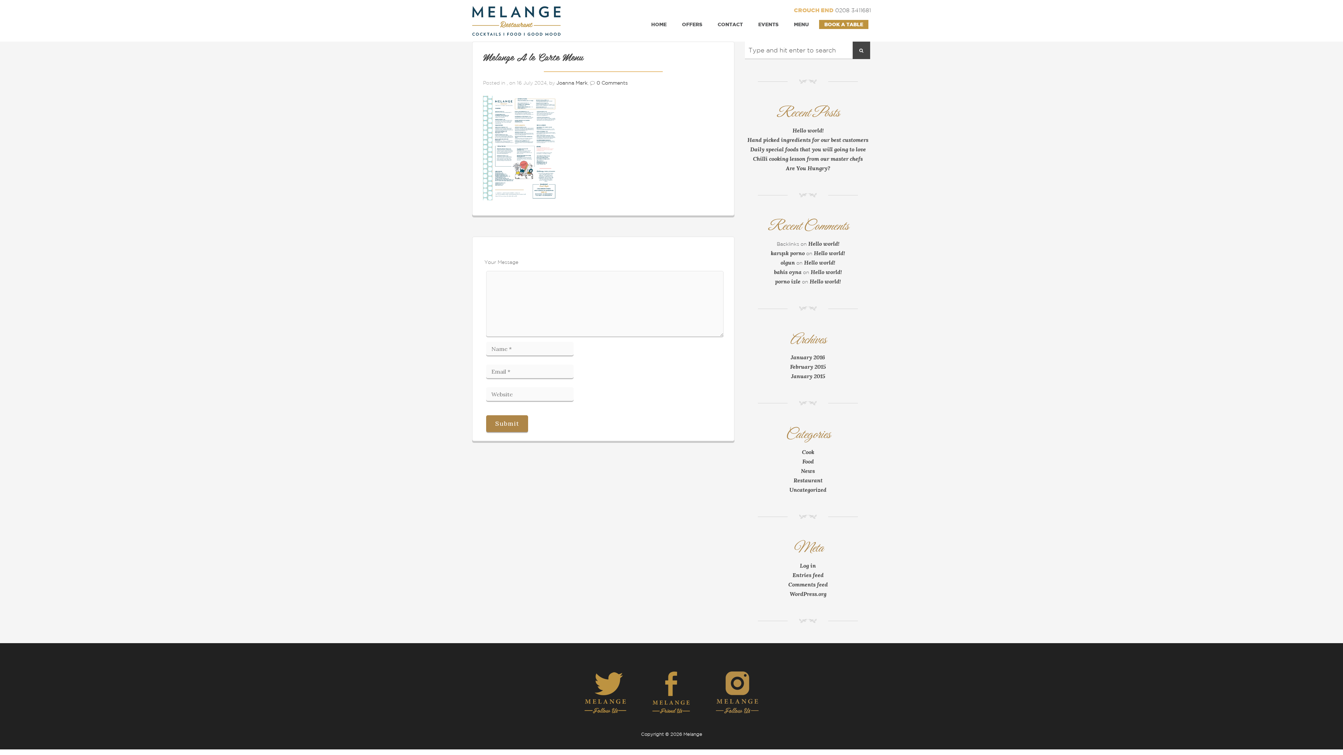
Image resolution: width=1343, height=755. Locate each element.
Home (659, 24)
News (808, 470)
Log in (808, 565)
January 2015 (808, 376)
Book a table (843, 24)
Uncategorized (807, 489)
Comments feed (808, 584)
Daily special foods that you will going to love (808, 149)
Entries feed (808, 574)
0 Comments (612, 83)
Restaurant (808, 480)
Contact (730, 24)
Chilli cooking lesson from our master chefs (808, 158)
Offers (692, 24)
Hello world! (808, 130)
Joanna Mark (572, 83)
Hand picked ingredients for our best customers (807, 139)
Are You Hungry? (808, 168)
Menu (801, 24)
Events (768, 24)
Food (808, 461)
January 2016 (808, 357)
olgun (788, 262)
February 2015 (808, 366)
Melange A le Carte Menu (533, 58)
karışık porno (788, 253)
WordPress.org (808, 593)
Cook (808, 451)
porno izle (788, 281)
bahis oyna (788, 271)
